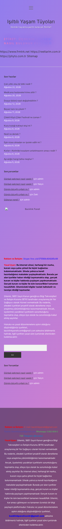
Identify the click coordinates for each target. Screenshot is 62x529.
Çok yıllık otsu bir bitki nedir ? (18, 84)
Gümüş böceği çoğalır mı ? (16, 189)
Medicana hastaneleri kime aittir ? (20, 92)
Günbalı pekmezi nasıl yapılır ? (18, 178)
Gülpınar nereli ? (11, 199)
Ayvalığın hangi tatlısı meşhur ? (18, 159)
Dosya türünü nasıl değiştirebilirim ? (21, 100)
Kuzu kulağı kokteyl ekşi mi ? (18, 125)
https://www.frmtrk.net (15, 51)
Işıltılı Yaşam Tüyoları (31, 21)
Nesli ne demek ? (12, 134)
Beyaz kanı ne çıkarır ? (15, 109)
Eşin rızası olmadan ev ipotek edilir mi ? (22, 142)
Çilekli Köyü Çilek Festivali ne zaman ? (22, 117)
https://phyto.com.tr (13, 56)
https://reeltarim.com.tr (45, 51)
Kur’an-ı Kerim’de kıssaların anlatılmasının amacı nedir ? (30, 150)
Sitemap (32, 56)
